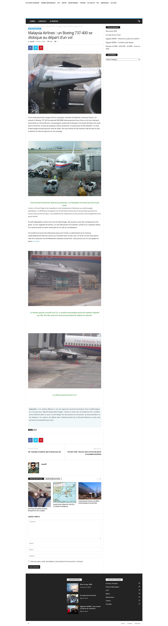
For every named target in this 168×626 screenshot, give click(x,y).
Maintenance (73, 3)
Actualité (91, 3)
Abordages (105, 3)
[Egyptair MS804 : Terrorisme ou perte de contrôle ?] (72, 609)
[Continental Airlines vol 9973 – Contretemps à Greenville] (89, 490)
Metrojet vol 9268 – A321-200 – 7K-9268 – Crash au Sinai (123, 47)
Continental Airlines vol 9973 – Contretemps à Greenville (89, 502)
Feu (98, 3)
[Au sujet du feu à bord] (72, 598)
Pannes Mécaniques (48, 3)
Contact (43, 21)
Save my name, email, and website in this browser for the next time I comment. (57, 561)
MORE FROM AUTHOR (53, 479)
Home (29, 26)
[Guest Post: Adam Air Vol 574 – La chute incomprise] (64, 492)
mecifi (32, 41)
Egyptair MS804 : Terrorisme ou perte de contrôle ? (123, 39)
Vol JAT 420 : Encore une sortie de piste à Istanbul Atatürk (84, 453)
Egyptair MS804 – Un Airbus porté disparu (120, 42)
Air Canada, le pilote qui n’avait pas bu (44, 452)
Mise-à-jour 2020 (111, 31)
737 (35, 430)
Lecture (113, 3)
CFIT (58, 3)
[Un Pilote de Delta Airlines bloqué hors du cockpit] (39, 494)
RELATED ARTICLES (36, 479)
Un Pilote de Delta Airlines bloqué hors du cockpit (37, 510)
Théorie (83, 3)
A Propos (54, 21)
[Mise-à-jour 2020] (72, 587)
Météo (64, 3)
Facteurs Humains (32, 3)
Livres (32, 21)
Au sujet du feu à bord (113, 35)
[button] (138, 21)
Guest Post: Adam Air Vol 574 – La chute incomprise (64, 505)
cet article (35, 241)
